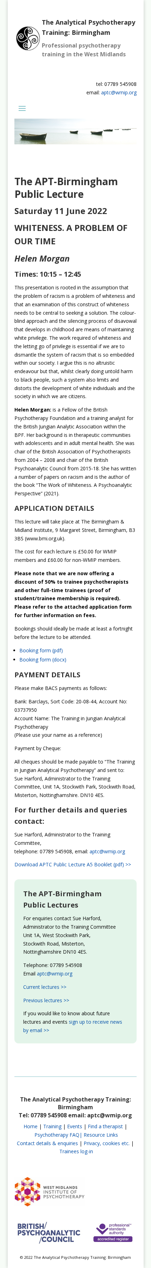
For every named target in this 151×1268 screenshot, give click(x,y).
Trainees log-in (76, 1151)
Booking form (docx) (42, 659)
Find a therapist (105, 1126)
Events (74, 1126)
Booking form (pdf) (41, 650)
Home (31, 1126)
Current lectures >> (44, 987)
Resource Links (101, 1134)
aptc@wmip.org (119, 92)
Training (52, 1126)
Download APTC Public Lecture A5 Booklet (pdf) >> (72, 864)
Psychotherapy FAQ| (58, 1134)
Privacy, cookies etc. (107, 1143)
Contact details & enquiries (47, 1143)
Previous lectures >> (46, 1000)
